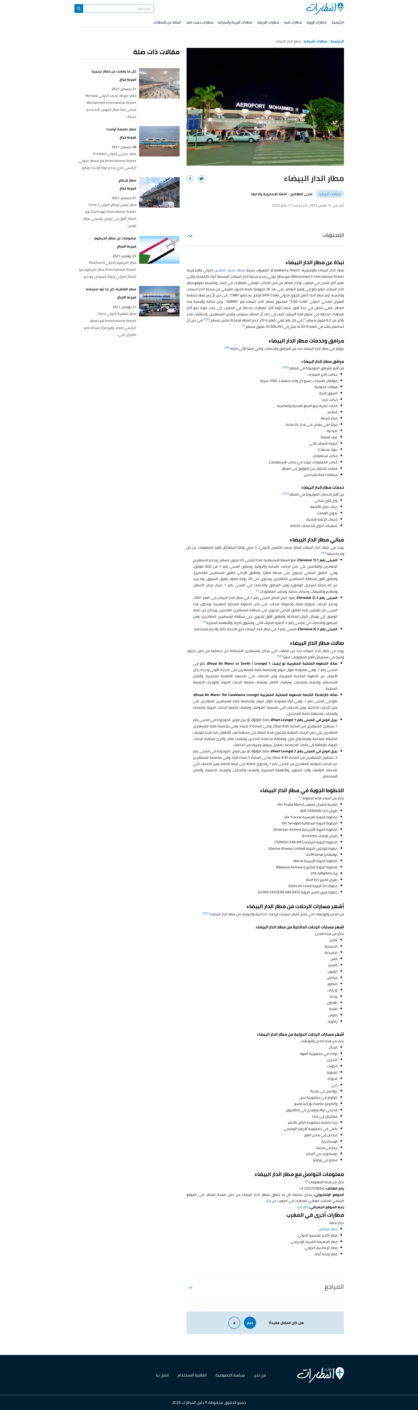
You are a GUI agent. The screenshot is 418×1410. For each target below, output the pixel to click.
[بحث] (78, 8)
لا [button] (234, 1322)
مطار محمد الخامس (229, 270)
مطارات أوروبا (316, 22)
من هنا (271, 1200)
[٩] (278, 656)
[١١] (208, 913)
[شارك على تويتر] (201, 178)
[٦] (325, 552)
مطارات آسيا (293, 22)
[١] (304, 319)
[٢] (208, 319)
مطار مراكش (328, 1229)
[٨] (204, 621)
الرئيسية (338, 22)
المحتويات (333, 235)
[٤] (243, 325)
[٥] (226, 347)
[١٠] (300, 797)
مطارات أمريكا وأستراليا (235, 22)
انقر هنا (302, 1207)
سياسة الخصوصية (230, 1375)
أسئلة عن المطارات (167, 22)
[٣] (205, 319)
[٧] (257, 590)
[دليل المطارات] (325, 8)
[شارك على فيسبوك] (190, 178)
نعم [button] (250, 1322)
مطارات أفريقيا (268, 22)
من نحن (260, 1375)
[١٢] (204, 913)
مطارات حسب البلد (199, 22)
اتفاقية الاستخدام (192, 1375)
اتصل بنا (162, 1375)
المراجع (334, 1286)
